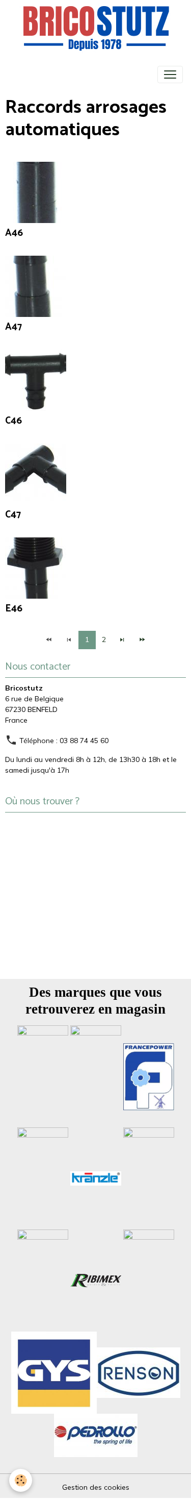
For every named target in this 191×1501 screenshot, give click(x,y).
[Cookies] (20, 1480)
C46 (13, 421)
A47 (13, 327)
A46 (14, 233)
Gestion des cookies (95, 1487)
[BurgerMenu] (170, 74)
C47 (13, 515)
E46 (13, 609)
